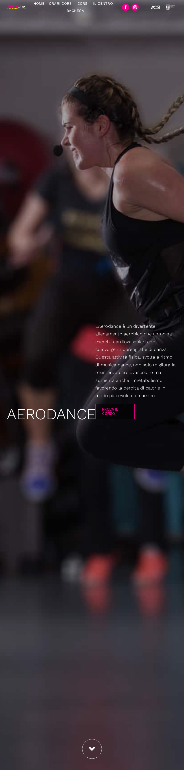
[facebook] (125, 7)
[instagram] (135, 7)
